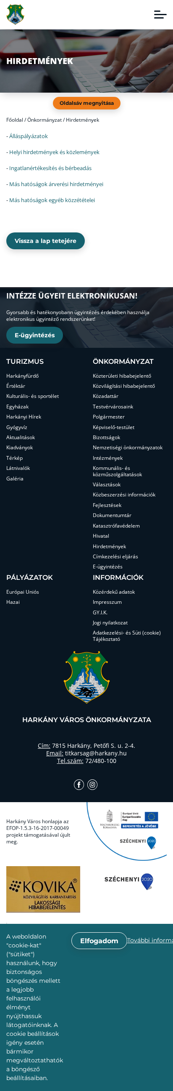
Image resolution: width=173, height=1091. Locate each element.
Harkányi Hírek (23, 417)
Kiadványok (19, 448)
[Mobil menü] (160, 14)
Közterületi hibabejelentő (122, 376)
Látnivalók (18, 468)
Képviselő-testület (113, 427)
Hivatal (101, 536)
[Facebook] (79, 785)
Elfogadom (99, 941)
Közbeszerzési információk (124, 495)
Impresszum (107, 602)
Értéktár (15, 386)
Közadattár (105, 396)
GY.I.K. (100, 613)
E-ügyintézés (35, 335)
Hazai (13, 602)
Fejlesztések (107, 505)
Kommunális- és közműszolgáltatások (117, 471)
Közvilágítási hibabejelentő (124, 386)
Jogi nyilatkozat (110, 623)
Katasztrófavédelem (116, 526)
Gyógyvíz (16, 427)
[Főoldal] (15, 14)
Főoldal (14, 119)
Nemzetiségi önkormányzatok (128, 448)
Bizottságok (106, 437)
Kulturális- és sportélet (32, 396)
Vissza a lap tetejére (45, 241)
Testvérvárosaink (113, 407)
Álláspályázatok (28, 136)
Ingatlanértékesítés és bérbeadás (50, 168)
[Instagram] (92, 785)
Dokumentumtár (112, 515)
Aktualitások (20, 437)
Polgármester (109, 417)
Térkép (14, 458)
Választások (107, 485)
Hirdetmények (109, 547)
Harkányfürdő (22, 376)
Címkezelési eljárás (115, 557)
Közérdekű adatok (114, 592)
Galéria (15, 479)
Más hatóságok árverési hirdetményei (56, 184)
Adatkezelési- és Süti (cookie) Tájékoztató (127, 636)
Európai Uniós (22, 592)
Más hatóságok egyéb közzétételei (52, 200)
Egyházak (17, 407)
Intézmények (108, 458)
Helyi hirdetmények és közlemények (54, 152)
